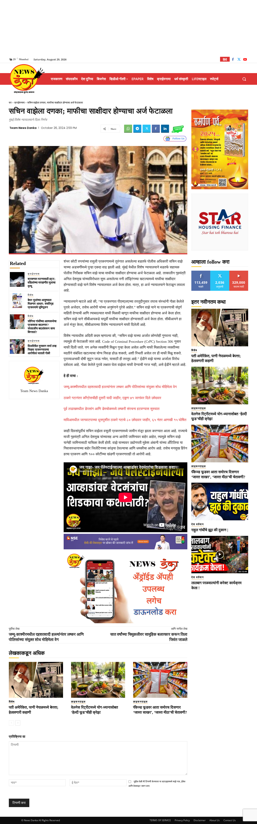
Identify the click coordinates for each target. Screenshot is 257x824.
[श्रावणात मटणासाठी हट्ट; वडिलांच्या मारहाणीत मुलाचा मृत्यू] (17, 279)
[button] (244, 79)
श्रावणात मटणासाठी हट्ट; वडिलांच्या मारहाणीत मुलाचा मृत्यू (41, 282)
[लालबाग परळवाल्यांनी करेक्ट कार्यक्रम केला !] (219, 554)
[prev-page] (11, 723)
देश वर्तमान (197, 524)
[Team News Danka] (34, 375)
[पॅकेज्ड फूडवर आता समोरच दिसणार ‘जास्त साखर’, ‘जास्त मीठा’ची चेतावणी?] (160, 680)
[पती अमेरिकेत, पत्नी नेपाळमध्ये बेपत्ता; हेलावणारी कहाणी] (36, 680)
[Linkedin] (165, 129)
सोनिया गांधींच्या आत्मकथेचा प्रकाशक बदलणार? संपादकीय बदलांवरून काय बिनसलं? (42, 327)
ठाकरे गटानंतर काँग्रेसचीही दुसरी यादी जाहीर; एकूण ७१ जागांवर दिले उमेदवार (112, 398)
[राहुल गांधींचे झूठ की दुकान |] (219, 501)
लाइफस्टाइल (78, 701)
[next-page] (17, 723)
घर (10, 102)
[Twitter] (239, 60)
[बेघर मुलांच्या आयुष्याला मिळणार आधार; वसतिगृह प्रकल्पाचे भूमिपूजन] (17, 300)
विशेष (31, 295)
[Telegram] (137, 129)
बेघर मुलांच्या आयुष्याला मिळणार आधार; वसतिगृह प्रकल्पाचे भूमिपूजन (40, 303)
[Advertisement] (128, 28)
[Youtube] (245, 60)
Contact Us (229, 820)
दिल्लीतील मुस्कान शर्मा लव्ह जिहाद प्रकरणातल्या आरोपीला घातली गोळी (42, 349)
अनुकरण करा (220, 272)
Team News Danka (23, 127)
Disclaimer (200, 820)
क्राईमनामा (19, 102)
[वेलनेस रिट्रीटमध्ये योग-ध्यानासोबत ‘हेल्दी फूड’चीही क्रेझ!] (98, 680)
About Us (214, 820)
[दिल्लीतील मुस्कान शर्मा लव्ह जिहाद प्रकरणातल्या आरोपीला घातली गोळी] (17, 346)
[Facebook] (233, 60)
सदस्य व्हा (239, 272)
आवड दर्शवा (200, 272)
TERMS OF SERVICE (160, 820)
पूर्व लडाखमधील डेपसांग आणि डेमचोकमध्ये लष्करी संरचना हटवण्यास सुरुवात (111, 409)
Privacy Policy (182, 820)
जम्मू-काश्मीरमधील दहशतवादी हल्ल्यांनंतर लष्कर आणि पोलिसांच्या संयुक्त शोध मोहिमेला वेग (120, 387)
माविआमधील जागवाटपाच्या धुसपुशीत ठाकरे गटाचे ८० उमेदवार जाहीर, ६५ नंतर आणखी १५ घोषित (125, 420)
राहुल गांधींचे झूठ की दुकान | (209, 530)
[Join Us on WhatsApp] (177, 129)
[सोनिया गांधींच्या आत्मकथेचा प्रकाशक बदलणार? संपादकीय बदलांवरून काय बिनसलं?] (17, 321)
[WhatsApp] (128, 129)
